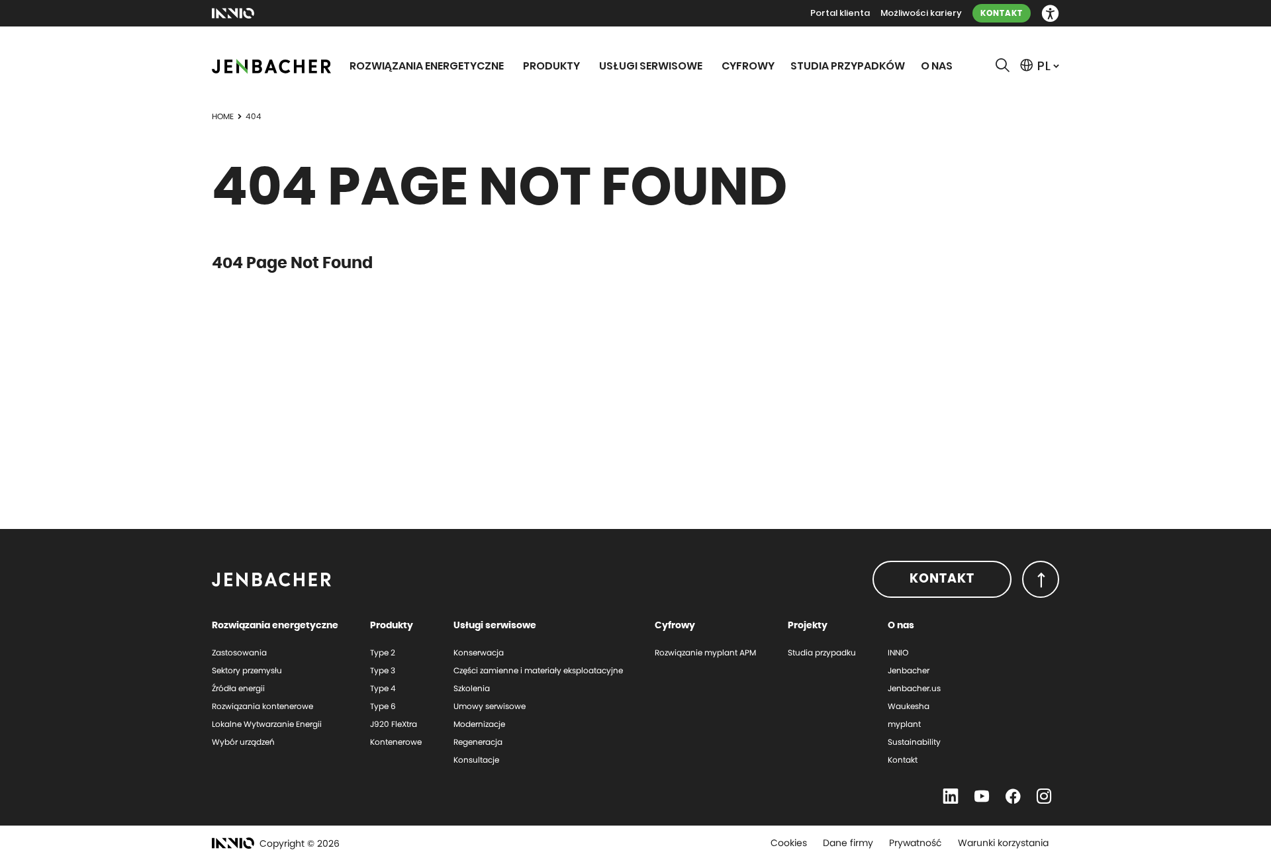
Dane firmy (848, 842)
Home (223, 116)
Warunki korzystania (1003, 842)
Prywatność (915, 842)
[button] (1050, 14)
